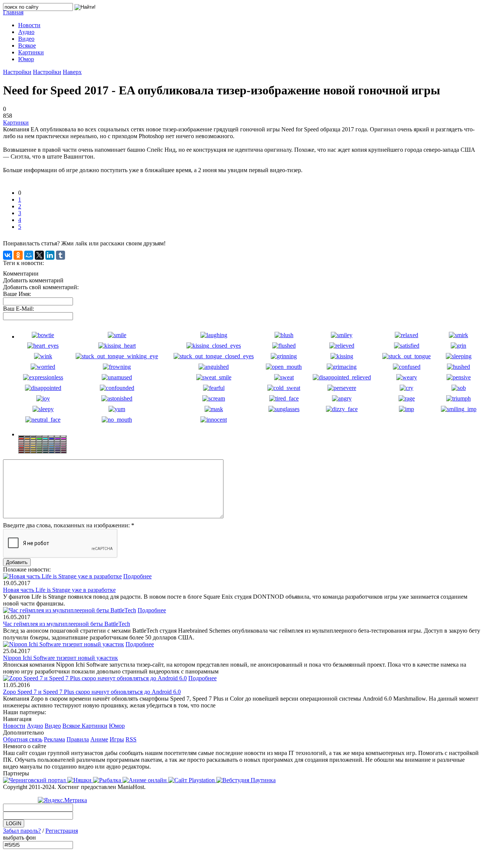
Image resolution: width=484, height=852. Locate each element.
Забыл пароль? (22, 830)
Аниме (99, 739)
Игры (117, 739)
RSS (131, 739)
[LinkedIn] (49, 255)
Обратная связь (22, 739)
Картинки (16, 122)
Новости (14, 726)
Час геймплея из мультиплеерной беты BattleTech (66, 624)
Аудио (35, 726)
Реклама (54, 739)
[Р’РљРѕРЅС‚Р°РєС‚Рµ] (7, 255)
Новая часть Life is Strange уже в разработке (59, 590)
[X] (39, 255)
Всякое (72, 726)
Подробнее (137, 576)
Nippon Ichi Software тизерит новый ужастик (60, 658)
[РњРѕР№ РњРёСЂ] (28, 255)
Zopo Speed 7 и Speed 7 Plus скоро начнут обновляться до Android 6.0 (92, 692)
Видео (53, 726)
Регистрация (61, 830)
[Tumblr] (60, 255)
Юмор (117, 726)
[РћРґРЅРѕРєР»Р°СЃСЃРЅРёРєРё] (18, 255)
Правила (78, 739)
